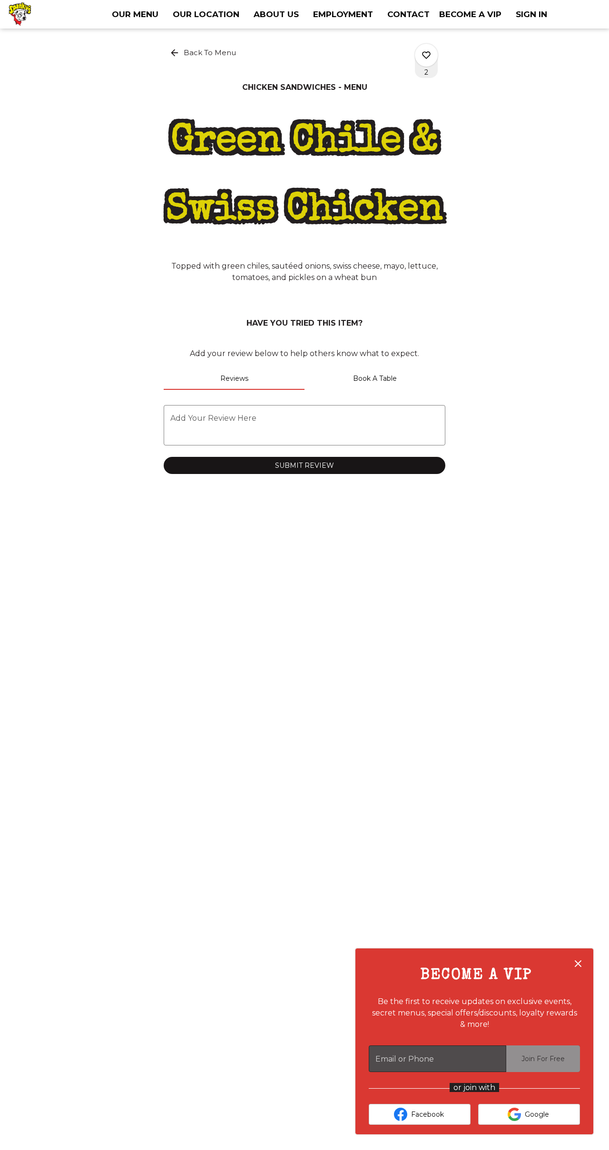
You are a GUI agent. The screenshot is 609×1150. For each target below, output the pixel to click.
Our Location (206, 14)
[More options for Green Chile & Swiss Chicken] (426, 55)
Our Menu (135, 14)
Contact (408, 14)
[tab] (234, 378)
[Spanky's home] (50, 14)
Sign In (531, 14)
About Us (276, 14)
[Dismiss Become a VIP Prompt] (578, 963)
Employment (343, 14)
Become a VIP (470, 14)
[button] (203, 53)
